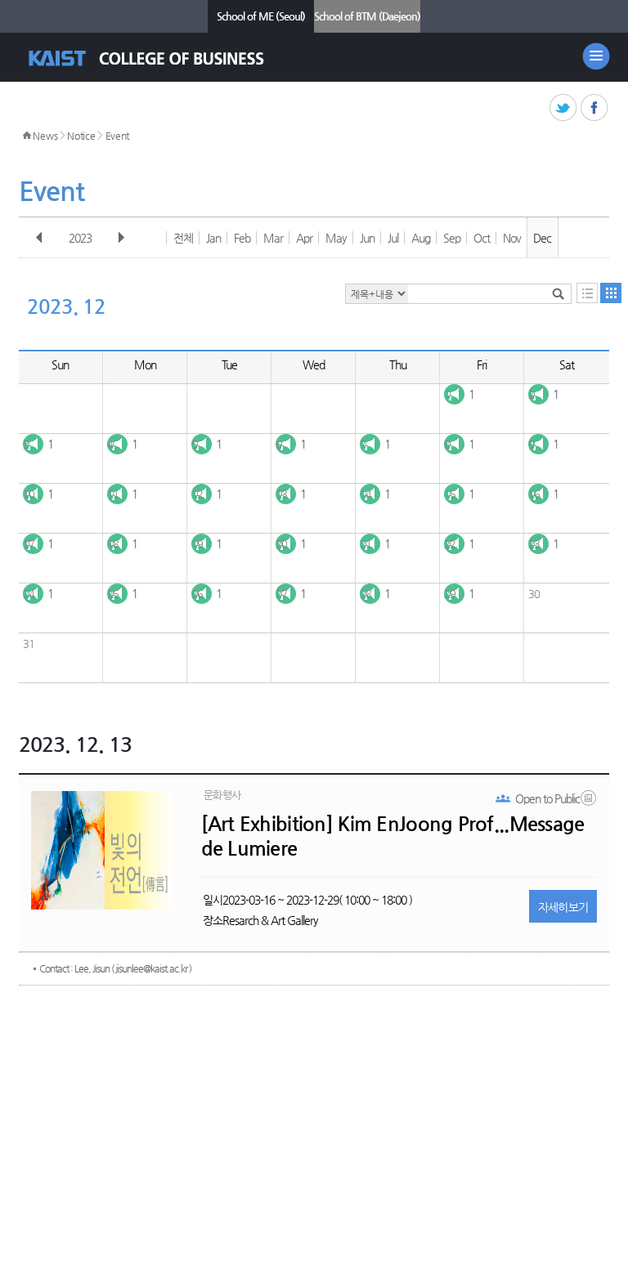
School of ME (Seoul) (261, 16)
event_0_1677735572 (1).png (589, 801)
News (45, 135)
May (336, 237)
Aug (420, 237)
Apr (304, 237)
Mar (273, 237)
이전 (39, 237)
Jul (393, 237)
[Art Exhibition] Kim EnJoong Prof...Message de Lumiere (393, 836)
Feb (242, 237)
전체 (183, 237)
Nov (512, 237)
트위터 (564, 108)
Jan (213, 237)
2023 (80, 237)
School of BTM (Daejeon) (367, 16)
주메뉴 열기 (596, 56)
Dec (542, 237)
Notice (81, 135)
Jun (367, 237)
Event (117, 135)
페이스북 (595, 108)
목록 (587, 293)
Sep (451, 237)
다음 (121, 237)
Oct (481, 237)
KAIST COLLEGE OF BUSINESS (160, 58)
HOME (27, 135)
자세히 (563, 907)
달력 (610, 293)
